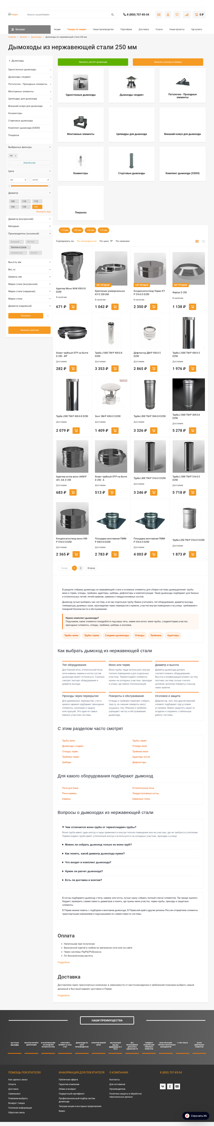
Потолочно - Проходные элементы (27, 84)
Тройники (155, 635)
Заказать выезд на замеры (168, 62)
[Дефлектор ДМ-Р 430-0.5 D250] (150, 332)
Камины (66, 798)
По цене (104, 241)
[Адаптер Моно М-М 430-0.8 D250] (72, 266)
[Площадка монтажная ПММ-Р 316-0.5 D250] (150, 518)
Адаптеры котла (141, 756)
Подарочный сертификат (72, 1093)
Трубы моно (71, 635)
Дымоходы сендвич (19, 76)
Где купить (196, 29)
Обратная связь (16, 1112)
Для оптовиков (117, 1084)
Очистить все (29, 163)
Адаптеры (173, 635)
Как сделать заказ (17, 1079)
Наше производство (103, 29)
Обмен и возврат (67, 1089)
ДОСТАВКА (15, 1045)
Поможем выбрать (18, 1098)
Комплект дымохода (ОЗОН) (24, 127)
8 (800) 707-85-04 (171, 1072)
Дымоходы (18, 60)
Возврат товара (16, 1103)
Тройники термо (70, 756)
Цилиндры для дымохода (22, 98)
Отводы (139, 635)
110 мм (103, 230)
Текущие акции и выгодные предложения (80, 1106)
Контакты (114, 1079)
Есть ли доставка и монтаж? (83, 880)
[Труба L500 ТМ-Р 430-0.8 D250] (72, 394)
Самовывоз (14, 1093)
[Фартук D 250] (188, 268)
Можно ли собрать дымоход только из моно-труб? (98, 844)
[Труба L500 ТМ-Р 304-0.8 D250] (150, 394)
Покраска (13, 135)
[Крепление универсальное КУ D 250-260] (111, 268)
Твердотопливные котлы (145, 793)
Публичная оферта (68, 1079)
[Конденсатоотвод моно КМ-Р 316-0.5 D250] (72, 518)
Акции (57, 29)
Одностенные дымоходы (22, 69)
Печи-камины (69, 793)
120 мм (90, 230)
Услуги (159, 29)
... (112, 230)
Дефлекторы (139, 762)
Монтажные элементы (21, 91)
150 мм (77, 230)
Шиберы (66, 762)
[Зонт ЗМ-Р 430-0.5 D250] (111, 394)
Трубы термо (91, 635)
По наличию (123, 241)
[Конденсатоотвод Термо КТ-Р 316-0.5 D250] (150, 268)
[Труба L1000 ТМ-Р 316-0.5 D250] (188, 456)
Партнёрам (126, 29)
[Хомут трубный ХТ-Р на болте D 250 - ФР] (72, 332)
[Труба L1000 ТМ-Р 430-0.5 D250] (188, 332)
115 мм (64, 230)
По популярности (87, 241)
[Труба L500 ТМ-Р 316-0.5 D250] (150, 456)
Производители (117, 1089)
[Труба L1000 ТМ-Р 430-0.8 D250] (111, 332)
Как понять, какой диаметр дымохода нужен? (95, 853)
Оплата (12, 1084)
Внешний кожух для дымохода (25, 106)
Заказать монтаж (29, 330)
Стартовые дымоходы (20, 120)
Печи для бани (70, 788)
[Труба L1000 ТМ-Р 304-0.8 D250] (188, 394)
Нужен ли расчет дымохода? (84, 871)
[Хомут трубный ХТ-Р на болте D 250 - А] (111, 456)
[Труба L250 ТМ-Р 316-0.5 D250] (188, 518)
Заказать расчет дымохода (93, 62)
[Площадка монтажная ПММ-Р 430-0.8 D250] (111, 518)
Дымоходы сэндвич (73, 746)
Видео (62, 1111)
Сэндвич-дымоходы (117, 635)
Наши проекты (177, 29)
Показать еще (43, 211)
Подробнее (64, 962)
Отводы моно (139, 746)
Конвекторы (15, 113)
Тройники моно (140, 751)
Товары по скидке (76, 29)
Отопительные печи (143, 788)
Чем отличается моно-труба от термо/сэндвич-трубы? (100, 827)
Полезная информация (20, 1108)
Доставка (144, 29)
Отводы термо (70, 751)
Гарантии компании (69, 1084)
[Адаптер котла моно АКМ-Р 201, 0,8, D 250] (72, 456)
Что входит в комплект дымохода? (88, 862)
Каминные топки (141, 798)
